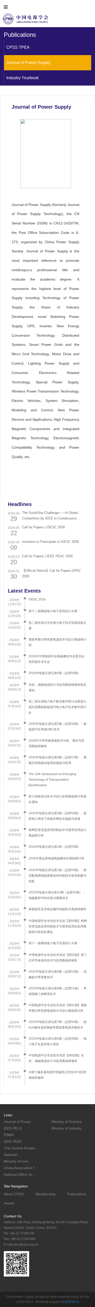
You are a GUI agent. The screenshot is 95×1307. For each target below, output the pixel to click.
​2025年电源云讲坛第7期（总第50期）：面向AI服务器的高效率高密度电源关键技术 (58, 1024)
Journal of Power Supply (28, 62)
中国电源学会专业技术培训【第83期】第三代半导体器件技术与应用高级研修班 (58, 957)
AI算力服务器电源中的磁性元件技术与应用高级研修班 (57, 1075)
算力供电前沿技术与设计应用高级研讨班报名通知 (57, 799)
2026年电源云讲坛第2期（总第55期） (55, 846)
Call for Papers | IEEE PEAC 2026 (47, 556)
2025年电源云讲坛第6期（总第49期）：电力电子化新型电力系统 (58, 1041)
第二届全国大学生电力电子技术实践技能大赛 (57, 625)
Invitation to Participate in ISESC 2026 (50, 542)
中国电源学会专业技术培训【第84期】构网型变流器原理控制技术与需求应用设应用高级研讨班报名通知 (57, 926)
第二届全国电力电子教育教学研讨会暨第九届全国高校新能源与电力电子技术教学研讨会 (57, 707)
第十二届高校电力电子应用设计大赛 (53, 611)
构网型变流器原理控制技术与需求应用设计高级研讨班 (57, 832)
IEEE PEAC (13, 1141)
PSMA (9, 1135)
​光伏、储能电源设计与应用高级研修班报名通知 (57, 687)
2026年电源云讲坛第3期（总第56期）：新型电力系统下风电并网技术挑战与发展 (58, 816)
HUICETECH (70, 1302)
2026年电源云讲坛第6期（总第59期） (55, 673)
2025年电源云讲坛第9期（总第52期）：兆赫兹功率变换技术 (58, 974)
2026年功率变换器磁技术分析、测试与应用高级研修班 (56, 743)
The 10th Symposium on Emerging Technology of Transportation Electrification (52, 779)
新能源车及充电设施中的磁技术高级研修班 (57, 909)
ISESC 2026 (37, 599)
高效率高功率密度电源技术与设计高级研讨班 (57, 642)
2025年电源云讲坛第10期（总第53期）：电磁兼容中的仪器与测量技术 (57, 895)
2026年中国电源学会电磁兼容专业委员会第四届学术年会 (56, 659)
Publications (76, 1194)
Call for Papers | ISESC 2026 (43, 527)
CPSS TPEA (18, 47)
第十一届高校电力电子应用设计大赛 (53, 943)
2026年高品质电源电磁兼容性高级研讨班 (56, 858)
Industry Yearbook (22, 78)
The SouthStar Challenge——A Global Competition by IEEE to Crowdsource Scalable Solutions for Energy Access (50, 516)
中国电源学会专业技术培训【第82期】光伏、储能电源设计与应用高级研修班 (56, 1058)
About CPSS (14, 1194)
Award (9, 1203)
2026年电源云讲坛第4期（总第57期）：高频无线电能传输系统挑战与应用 (58, 760)
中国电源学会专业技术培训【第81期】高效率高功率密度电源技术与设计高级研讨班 (58, 1007)
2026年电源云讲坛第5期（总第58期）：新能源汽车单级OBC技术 (58, 726)
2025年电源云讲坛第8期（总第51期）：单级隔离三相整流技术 (58, 991)
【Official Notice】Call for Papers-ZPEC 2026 (51, 573)
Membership (45, 1194)
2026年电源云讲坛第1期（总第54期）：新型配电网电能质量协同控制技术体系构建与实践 (57, 875)
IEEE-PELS (13, 1128)
